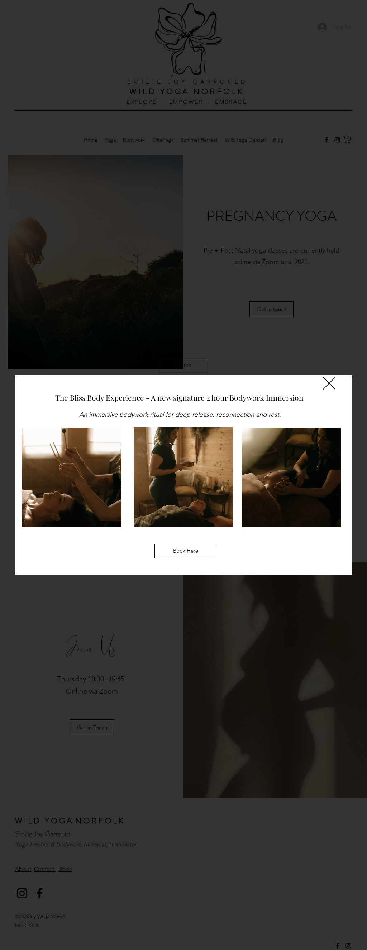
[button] (183, 365)
